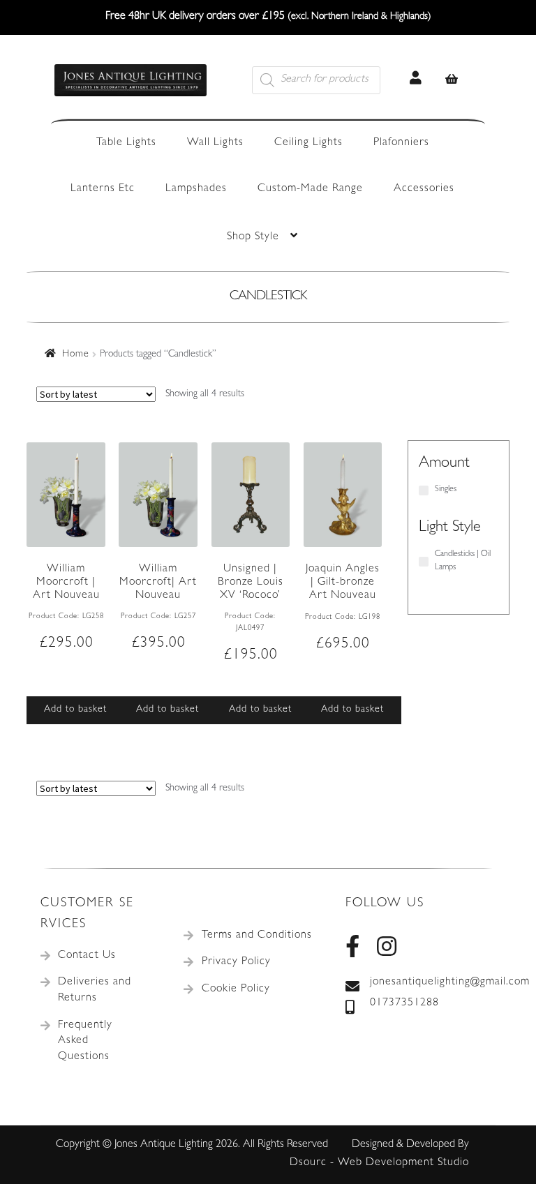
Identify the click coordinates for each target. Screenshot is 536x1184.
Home (75, 354)
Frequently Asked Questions (85, 1041)
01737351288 (404, 1003)
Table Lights (126, 143)
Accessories (424, 189)
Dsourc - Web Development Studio (379, 1163)
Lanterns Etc (102, 189)
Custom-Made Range (310, 189)
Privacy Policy (236, 962)
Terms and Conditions (257, 935)
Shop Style (253, 237)
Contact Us (87, 955)
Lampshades (196, 189)
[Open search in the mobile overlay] (332, 80)
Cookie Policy (236, 989)
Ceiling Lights (308, 143)
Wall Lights (215, 143)
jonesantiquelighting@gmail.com (433, 982)
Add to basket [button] (75, 709)
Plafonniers (401, 143)
